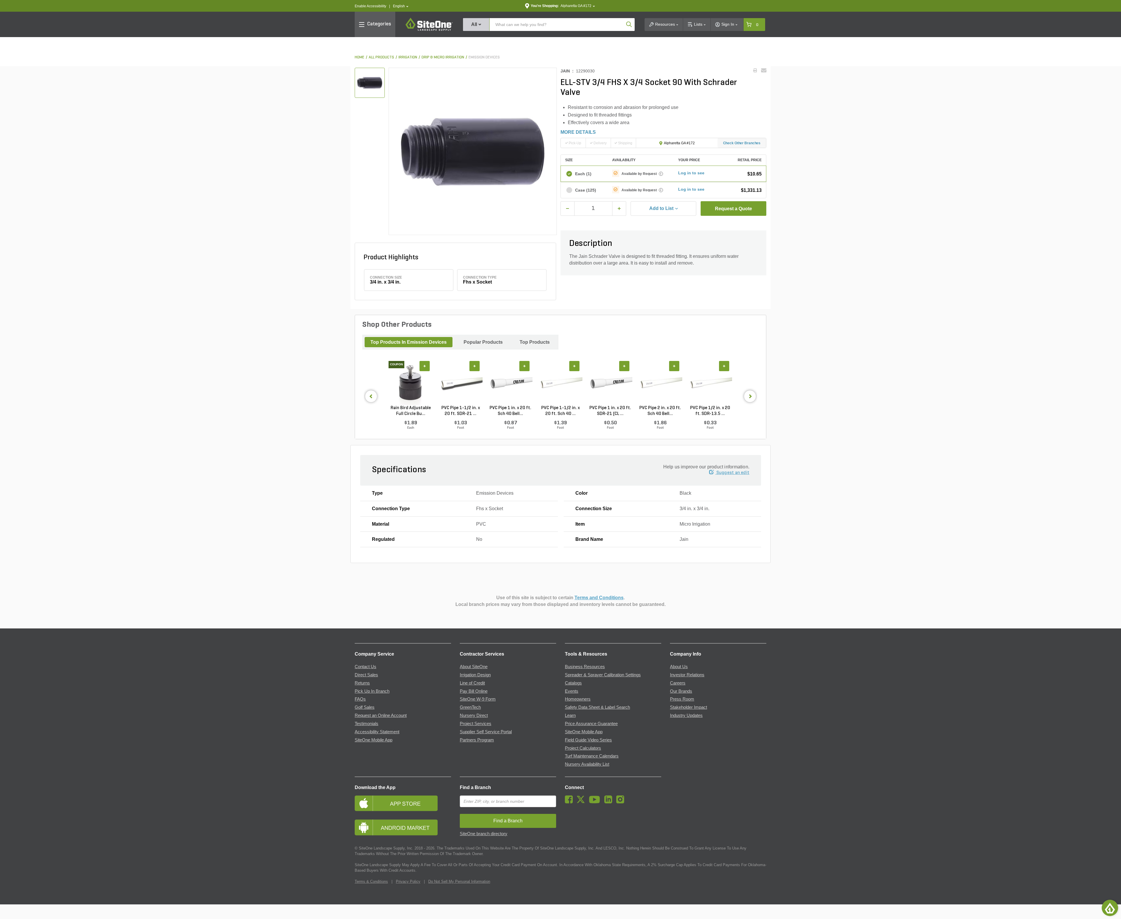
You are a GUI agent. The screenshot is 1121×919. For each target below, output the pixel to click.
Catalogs (573, 683)
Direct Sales (366, 675)
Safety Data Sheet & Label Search (597, 707)
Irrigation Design (475, 675)
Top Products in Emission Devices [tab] (408, 342)
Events (571, 691)
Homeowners (578, 699)
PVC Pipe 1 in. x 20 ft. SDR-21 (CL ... (610, 411)
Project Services (475, 723)
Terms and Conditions (599, 597)
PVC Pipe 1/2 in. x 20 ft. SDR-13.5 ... (710, 411)
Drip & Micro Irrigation (443, 57)
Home (359, 57)
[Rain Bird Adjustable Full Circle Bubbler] (411, 383)
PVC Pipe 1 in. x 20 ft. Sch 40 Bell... (510, 411)
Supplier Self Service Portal (486, 731)
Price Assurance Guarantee (591, 723)
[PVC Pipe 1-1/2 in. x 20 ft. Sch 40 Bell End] (560, 383)
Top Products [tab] (535, 342)
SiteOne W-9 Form (478, 699)
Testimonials (366, 723)
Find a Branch (475, 787)
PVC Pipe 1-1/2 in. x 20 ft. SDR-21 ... (460, 411)
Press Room (682, 699)
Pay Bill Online (474, 691)
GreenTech (470, 707)
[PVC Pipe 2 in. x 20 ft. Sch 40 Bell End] (660, 383)
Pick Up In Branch (372, 691)
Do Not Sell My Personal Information (459, 881)
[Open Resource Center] (1110, 908)
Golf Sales (365, 707)
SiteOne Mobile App (373, 740)
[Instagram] (621, 802)
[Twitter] (582, 802)
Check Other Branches (742, 143)
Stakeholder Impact (688, 707)
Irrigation (407, 57)
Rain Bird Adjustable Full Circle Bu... (411, 411)
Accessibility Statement (377, 731)
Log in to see (691, 173)
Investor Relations (687, 675)
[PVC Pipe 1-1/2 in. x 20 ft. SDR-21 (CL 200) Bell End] (460, 383)
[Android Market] (403, 827)
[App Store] (403, 803)
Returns (362, 683)
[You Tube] (596, 802)
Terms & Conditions (371, 881)
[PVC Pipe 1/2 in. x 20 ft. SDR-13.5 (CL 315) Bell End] (710, 383)
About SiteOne (474, 666)
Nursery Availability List (587, 764)
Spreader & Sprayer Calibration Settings (603, 675)
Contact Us (365, 666)
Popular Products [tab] (483, 342)
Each (583, 173)
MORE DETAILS (578, 132)
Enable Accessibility (370, 6)
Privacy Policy (408, 881)
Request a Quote (733, 208)
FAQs (360, 699)
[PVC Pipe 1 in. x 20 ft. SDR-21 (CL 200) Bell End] (610, 383)
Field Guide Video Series (588, 740)
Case (585, 190)
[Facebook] (570, 802)
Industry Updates (686, 715)
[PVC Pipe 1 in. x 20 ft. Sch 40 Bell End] (510, 383)
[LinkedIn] (609, 802)
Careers (677, 683)
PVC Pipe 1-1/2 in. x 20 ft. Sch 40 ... (560, 411)
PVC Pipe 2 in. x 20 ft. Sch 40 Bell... (660, 411)
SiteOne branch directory (483, 833)
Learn (570, 715)
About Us (679, 666)
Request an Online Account (381, 715)
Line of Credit (472, 683)
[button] (400, 6)
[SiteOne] (429, 30)
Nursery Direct (474, 715)
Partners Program (477, 740)
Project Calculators (583, 748)
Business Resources (585, 666)
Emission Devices (484, 57)
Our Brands (681, 691)
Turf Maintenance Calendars (592, 756)
